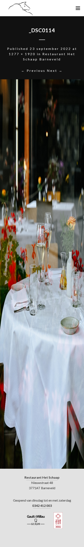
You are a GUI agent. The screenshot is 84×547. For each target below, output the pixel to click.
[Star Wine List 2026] (58, 520)
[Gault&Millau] (35, 520)
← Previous (33, 70)
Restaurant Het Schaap (42, 477)
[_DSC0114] (42, 274)
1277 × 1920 (22, 54)
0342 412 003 (42, 505)
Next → (55, 70)
